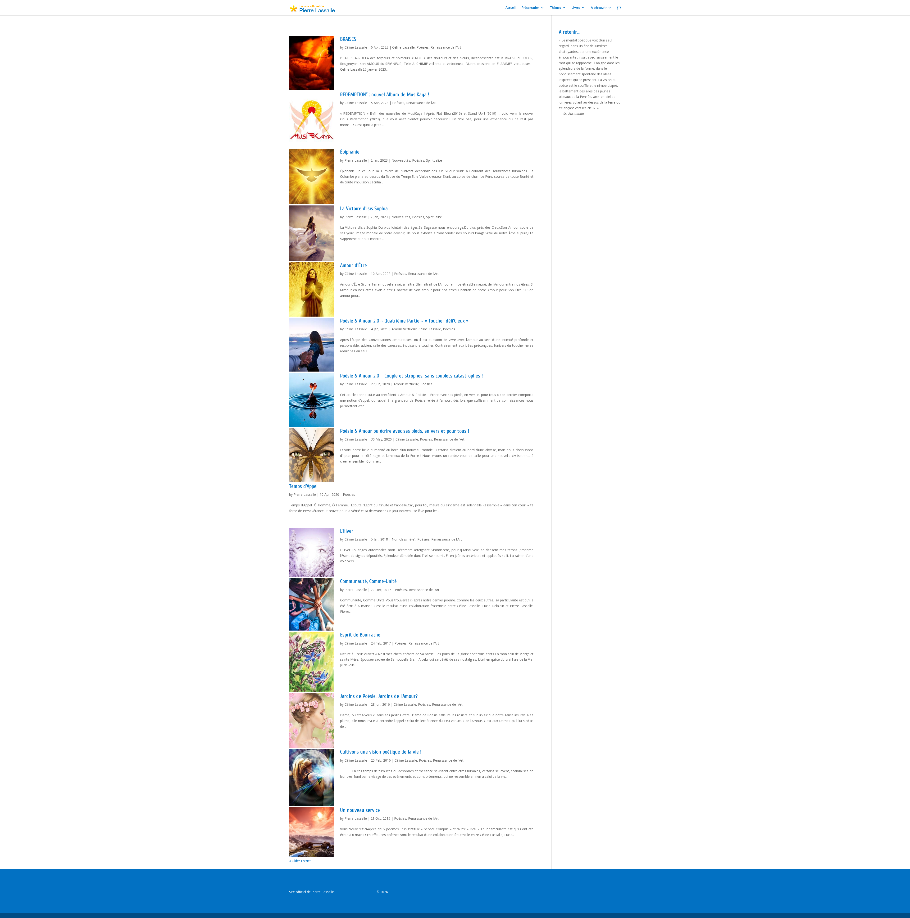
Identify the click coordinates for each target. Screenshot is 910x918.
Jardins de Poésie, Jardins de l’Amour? (379, 696)
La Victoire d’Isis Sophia (364, 208)
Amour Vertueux (404, 329)
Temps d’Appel (303, 486)
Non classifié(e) (403, 539)
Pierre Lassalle (356, 160)
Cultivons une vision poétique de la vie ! (380, 752)
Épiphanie (349, 152)
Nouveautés (400, 160)
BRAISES (348, 39)
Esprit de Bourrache (360, 635)
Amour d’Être (353, 265)
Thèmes (555, 7)
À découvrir (599, 7)
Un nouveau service (360, 810)
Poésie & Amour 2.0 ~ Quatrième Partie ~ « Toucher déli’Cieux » (404, 321)
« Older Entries (300, 861)
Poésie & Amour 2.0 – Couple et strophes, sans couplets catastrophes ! (411, 376)
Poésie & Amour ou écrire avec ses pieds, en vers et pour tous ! (404, 431)
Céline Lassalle (356, 47)
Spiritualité (434, 160)
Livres (576, 7)
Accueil (510, 7)
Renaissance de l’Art (446, 47)
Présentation (530, 7)
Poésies (423, 47)
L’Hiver (346, 531)
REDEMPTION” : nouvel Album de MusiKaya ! (384, 94)
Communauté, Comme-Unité (368, 581)
